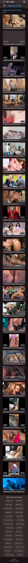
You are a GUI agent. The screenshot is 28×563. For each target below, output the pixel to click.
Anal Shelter (19, 500)
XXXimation (20, 554)
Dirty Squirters (9, 516)
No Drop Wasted (8, 539)
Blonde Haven (19, 504)
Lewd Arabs (19, 527)
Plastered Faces (18, 543)
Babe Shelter (9, 504)
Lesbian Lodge (9, 527)
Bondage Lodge (8, 508)
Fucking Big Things (8, 520)
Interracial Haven (8, 524)
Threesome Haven (9, 554)
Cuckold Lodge (18, 512)
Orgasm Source (19, 539)
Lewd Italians (19, 531)
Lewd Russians (18, 535)
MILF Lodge (10, 2)
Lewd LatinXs (9, 535)
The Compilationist (18, 551)
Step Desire (7, 551)
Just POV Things (20, 524)
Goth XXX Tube (20, 520)
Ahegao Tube (9, 500)
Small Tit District (20, 547)
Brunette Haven (19, 508)
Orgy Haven (8, 543)
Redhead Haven (8, 547)
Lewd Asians (9, 531)
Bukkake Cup (9, 512)
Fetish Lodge (19, 516)
